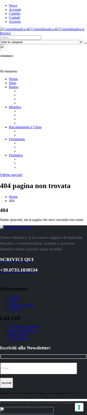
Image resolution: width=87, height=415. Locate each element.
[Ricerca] (85, 43)
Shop (12, 83)
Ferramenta (17, 139)
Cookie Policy (19, 338)
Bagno (13, 87)
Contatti (14, 17)
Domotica (16, 155)
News (13, 5)
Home (13, 79)
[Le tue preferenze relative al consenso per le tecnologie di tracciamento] (79, 407)
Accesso (15, 21)
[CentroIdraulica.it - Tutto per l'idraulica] (42, 29)
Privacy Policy (19, 334)
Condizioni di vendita (24, 326)
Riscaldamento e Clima (25, 127)
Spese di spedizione (23, 330)
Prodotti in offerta (21, 305)
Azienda (15, 297)
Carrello (14, 13)
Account (15, 9)
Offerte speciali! (11, 175)
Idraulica (15, 107)
